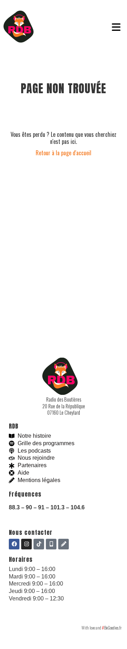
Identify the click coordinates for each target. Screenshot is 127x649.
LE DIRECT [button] (67, 27)
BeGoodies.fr (112, 628)
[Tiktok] (39, 544)
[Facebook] (14, 544)
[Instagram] (26, 544)
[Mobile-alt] (51, 544)
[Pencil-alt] (63, 544)
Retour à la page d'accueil (63, 153)
